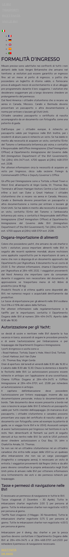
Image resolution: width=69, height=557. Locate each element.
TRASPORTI (10, 10)
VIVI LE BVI (10, 21)
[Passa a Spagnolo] (38, 49)
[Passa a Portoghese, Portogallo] (38, 53)
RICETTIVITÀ (11, 15)
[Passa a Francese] (38, 36)
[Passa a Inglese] (38, 45)
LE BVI (6, 4)
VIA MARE (7, 553)
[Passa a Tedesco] (38, 40)
